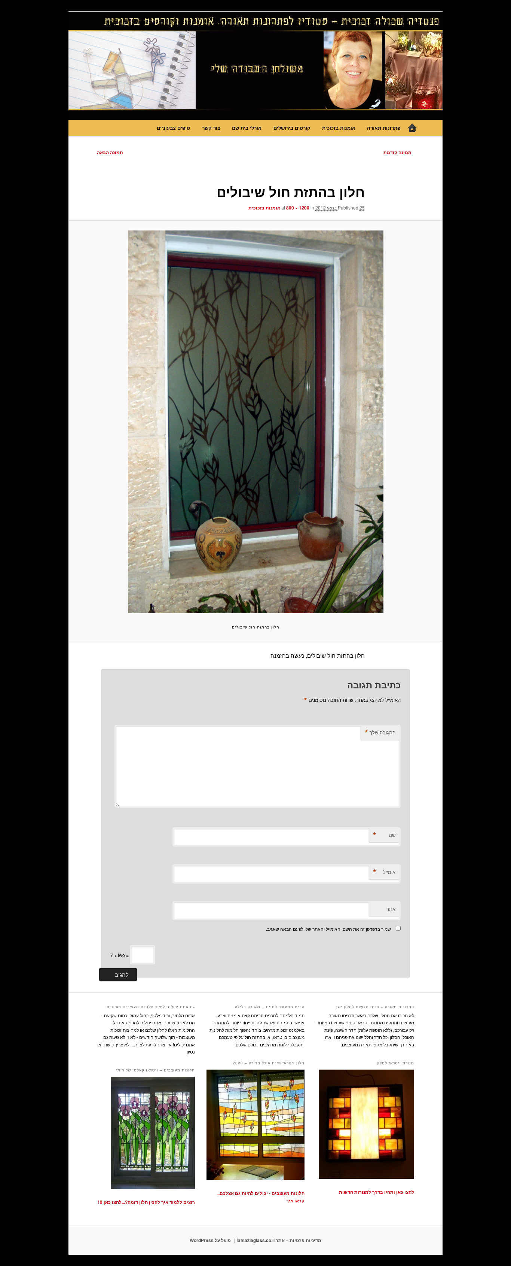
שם (384, 835)
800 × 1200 (297, 207)
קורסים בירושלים (291, 127)
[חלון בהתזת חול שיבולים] (255, 421)
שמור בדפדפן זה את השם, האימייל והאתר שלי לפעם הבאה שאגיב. (328, 929)
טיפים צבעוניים (173, 127)
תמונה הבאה (110, 152)
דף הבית (412, 128)
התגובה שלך (380, 732)
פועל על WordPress (210, 1240)
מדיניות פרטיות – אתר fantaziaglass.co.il (278, 1240)
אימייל (384, 872)
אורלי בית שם (246, 127)
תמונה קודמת (397, 152)
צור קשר (211, 127)
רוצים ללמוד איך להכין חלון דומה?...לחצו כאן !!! (146, 1202)
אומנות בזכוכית (338, 127)
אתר (390, 908)
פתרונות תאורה (383, 127)
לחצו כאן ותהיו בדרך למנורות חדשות (376, 1192)
